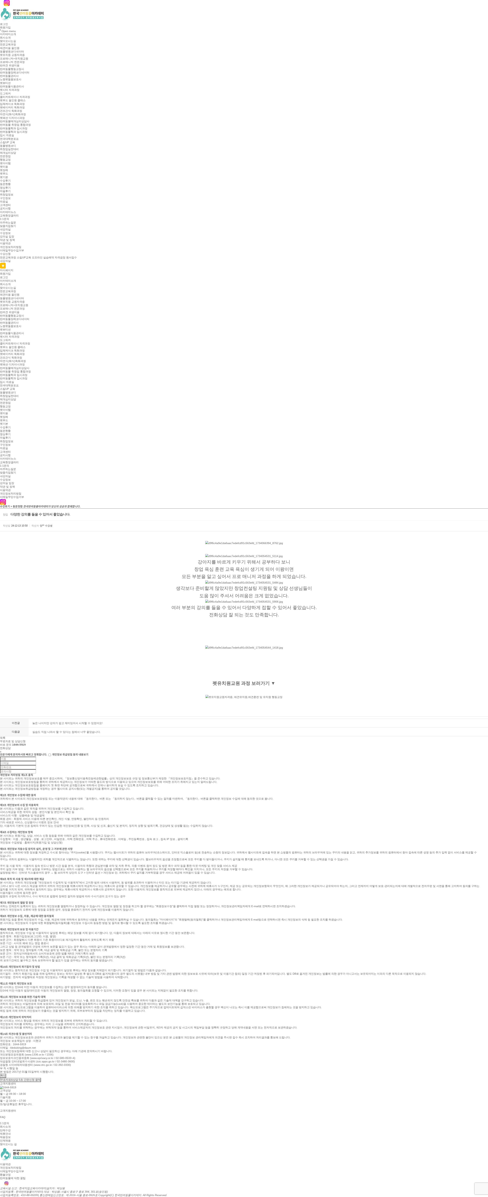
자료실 (4, 201)
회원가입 (5, 27)
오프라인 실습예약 (43, 257)
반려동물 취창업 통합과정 (15, 124)
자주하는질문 (8, 222)
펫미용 (4, 166)
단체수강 (5, 1130)
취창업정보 (6, 194)
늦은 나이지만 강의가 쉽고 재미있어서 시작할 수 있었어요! (67, 722)
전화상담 (5, 748)
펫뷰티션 (5, 82)
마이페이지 (6, 270)
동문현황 (5, 184)
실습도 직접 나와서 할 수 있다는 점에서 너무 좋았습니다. (66, 731)
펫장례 (4, 170)
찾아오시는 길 (8, 1144)
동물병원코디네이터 (12, 51)
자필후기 (5, 191)
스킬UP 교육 (7, 142)
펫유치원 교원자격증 (12, 55)
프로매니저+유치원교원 (14, 58)
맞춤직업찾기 (8, 226)
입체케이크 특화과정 (12, 103)
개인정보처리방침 (10, 246)
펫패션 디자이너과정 (12, 117)
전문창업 (5, 156)
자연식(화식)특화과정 (13, 114)
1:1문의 (4, 219)
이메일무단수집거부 (12, 250)
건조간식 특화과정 (11, 110)
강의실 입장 (7, 236)
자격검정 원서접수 (66, 257)
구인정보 (5, 198)
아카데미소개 (8, 34)
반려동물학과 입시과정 (13, 128)
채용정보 (5, 1137)
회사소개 (5, 37)
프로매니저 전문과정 (12, 62)
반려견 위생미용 (9, 65)
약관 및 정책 (7, 239)
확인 (3, 1075)
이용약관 (5, 243)
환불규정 (5, 1174)
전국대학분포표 (9, 138)
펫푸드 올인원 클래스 (13, 100)
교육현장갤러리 (9, 215)
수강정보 (5, 233)
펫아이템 (5, 163)
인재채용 (5, 1140)
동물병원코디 (8, 145)
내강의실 (5, 229)
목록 (2, 737)
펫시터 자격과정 (9, 90)
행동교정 (5, 159)
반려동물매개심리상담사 (14, 121)
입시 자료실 (7, 135)
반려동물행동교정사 (12, 69)
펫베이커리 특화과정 (12, 107)
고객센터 (5, 205)
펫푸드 (4, 173)
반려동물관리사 (9, 75)
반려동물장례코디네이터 (14, 72)
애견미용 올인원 (9, 48)
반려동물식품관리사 (12, 86)
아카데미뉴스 (8, 212)
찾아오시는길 (8, 41)
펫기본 (4, 177)
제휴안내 (5, 1133)
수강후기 (5, 180)
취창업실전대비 (9, 149)
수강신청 (5, 254)
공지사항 (5, 208)
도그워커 (5, 93)
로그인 (4, 24)
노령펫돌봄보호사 (10, 79)
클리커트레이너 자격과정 (15, 96)
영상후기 (5, 187)
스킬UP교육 (24, 257)
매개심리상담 (8, 152)
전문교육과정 (8, 44)
